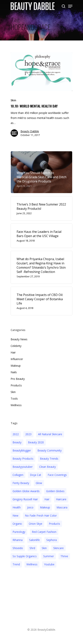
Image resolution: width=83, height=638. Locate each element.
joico (30, 507)
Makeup (16, 365)
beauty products (23, 458)
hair (46, 499)
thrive (64, 556)
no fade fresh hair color (41, 515)
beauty (17, 442)
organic (17, 523)
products (54, 523)
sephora (51, 540)
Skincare (58, 548)
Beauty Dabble (29, 131)
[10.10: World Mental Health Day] (41, 71)
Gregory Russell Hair (25, 499)
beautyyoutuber (23, 467)
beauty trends (49, 458)
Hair (13, 352)
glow (39, 483)
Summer (48, 556)
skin (44, 548)
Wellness (16, 405)
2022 (16, 434)
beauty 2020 (36, 442)
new (15, 515)
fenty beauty (21, 483)
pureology (19, 532)
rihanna (18, 540)
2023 (28, 434)
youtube (49, 564)
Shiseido (18, 548)
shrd (32, 548)
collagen (18, 475)
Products (16, 385)
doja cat (35, 475)
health (17, 507)
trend (16, 564)
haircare (61, 499)
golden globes (55, 491)
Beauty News (19, 339)
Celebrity (16, 346)
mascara (62, 507)
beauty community (49, 450)
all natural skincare (50, 434)
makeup (45, 507)
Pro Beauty (18, 379)
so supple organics (25, 556)
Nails (14, 372)
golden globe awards (26, 491)
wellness (31, 564)
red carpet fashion (44, 532)
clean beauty (47, 467)
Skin (13, 100)
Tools (14, 398)
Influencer (17, 359)
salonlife (34, 540)
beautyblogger (22, 450)
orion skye (35, 523)
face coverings (57, 475)
